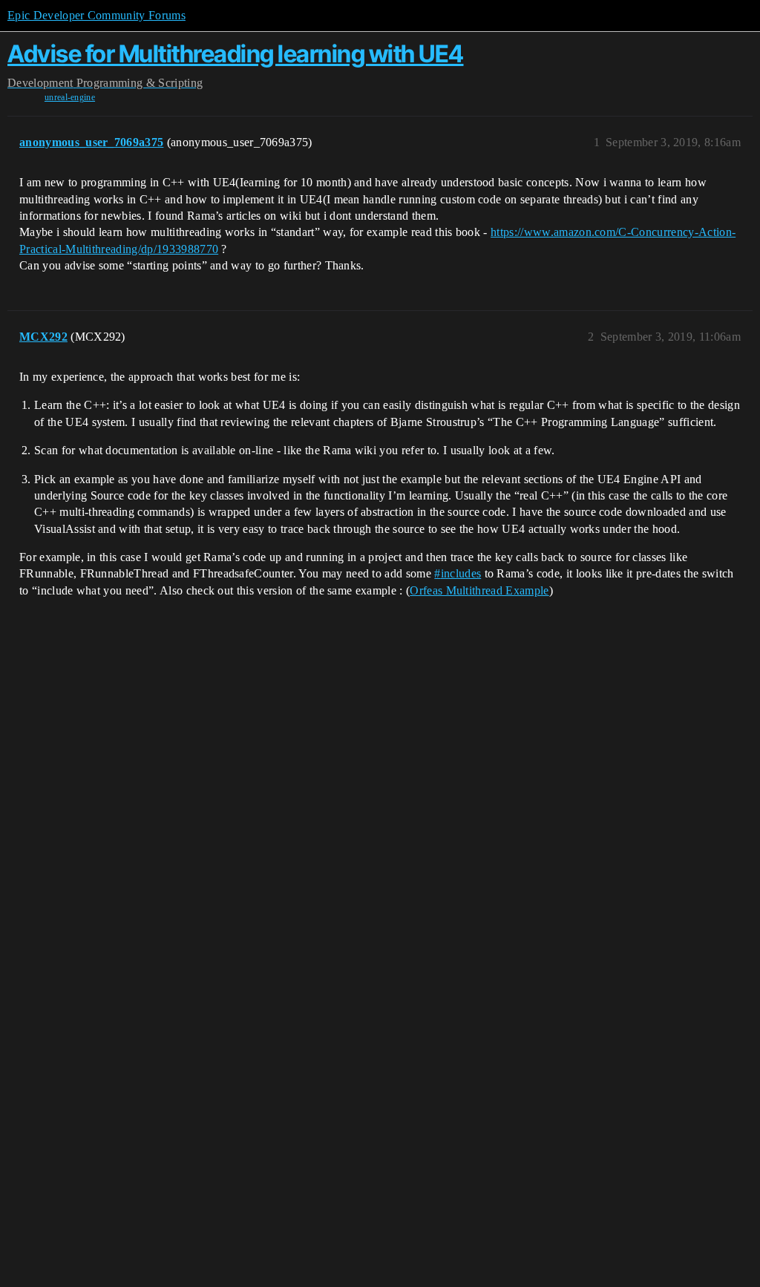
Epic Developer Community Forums (96, 15)
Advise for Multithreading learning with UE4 (235, 53)
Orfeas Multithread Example (479, 590)
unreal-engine (70, 97)
